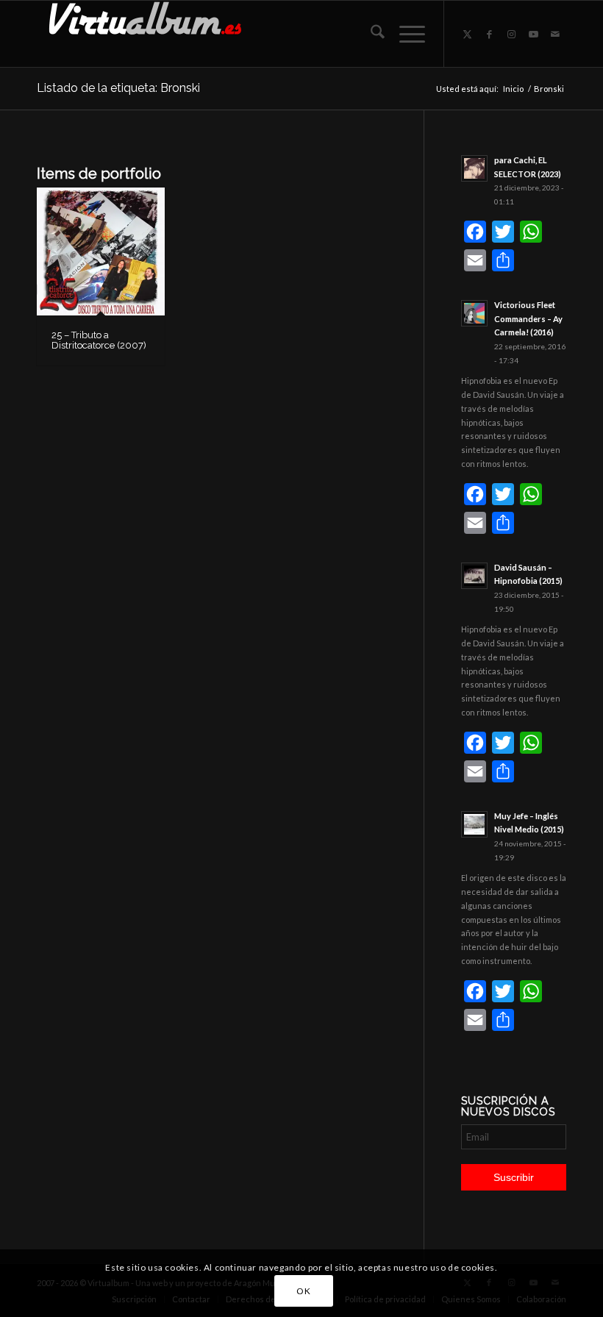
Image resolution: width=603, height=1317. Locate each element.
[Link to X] (467, 34)
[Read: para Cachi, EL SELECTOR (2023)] (474, 168)
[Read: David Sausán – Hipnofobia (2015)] (474, 576)
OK (303, 1290)
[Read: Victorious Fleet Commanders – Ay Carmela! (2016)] (474, 313)
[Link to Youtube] (533, 34)
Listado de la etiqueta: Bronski (118, 88)
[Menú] (405, 34)
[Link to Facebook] (489, 34)
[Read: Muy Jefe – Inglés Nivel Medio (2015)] (474, 824)
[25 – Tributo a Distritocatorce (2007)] (101, 251)
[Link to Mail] (555, 34)
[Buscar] (370, 34)
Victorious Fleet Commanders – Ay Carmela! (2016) (528, 319)
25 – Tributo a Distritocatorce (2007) (98, 340)
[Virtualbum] (147, 34)
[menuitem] (370, 34)
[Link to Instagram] (511, 34)
